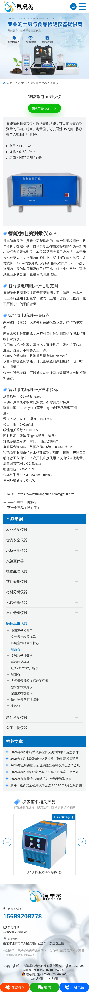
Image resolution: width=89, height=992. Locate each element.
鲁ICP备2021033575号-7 (50, 970)
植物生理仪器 (16, 571)
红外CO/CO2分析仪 (24, 668)
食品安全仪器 (16, 540)
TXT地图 (52, 978)
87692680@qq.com (16, 931)
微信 (47, 987)
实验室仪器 (15, 560)
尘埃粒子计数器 (22, 655)
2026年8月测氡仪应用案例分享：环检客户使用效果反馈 (46, 772)
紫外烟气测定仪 (22, 687)
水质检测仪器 (16, 550)
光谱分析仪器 (16, 602)
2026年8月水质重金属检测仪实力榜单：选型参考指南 (46, 752)
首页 (10, 83)
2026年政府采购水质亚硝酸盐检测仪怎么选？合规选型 (46, 765)
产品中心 (21, 83)
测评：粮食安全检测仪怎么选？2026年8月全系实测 (46, 785)
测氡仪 (15, 674)
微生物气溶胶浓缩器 (25, 699)
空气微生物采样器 (23, 637)
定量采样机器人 (22, 693)
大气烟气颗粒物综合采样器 (29, 680)
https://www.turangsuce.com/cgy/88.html (46, 494)
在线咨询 (18, 987)
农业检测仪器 (16, 529)
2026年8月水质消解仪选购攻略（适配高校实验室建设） (46, 758)
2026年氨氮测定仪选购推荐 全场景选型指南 (40, 779)
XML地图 (37, 978)
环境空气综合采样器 (25, 643)
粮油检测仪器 (16, 717)
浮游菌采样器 (20, 662)
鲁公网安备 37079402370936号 (47, 974)
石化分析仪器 (16, 612)
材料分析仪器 (16, 591)
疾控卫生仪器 (38, 83)
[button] (7, 842)
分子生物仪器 (16, 727)
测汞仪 (54, 83)
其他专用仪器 (16, 581)
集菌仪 (15, 706)
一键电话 (77, 987)
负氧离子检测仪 (22, 630)
